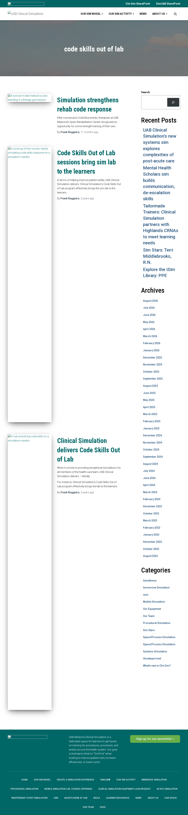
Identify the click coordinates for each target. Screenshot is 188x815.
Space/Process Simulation (159, 637)
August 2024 (150, 463)
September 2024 (153, 456)
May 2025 (148, 399)
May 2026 (148, 322)
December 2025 (152, 357)
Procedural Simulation (156, 623)
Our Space (170, 798)
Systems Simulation (155, 651)
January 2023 (151, 534)
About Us (159, 13)
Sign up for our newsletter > (155, 739)
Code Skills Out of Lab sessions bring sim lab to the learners (86, 162)
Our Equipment (152, 608)
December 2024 (152, 435)
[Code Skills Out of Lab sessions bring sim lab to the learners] (30, 284)
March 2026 (150, 336)
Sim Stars (149, 630)
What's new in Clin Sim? (157, 665)
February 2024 (151, 499)
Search (145, 92)
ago (89, 132)
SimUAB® (105, 779)
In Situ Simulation (167, 789)
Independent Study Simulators (29, 798)
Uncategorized (152, 658)
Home (24, 779)
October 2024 (151, 449)
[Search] (173, 102)
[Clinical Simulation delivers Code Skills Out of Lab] (30, 572)
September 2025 (153, 378)
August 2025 (150, 385)
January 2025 (151, 428)
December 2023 (152, 506)
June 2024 (149, 478)
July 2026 (149, 307)
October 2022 (151, 548)
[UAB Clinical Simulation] (25, 14)
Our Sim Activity (120, 13)
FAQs (103, 807)
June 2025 (149, 393)
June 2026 (149, 314)
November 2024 (152, 442)
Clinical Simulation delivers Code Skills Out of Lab (88, 450)
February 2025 (151, 421)
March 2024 (150, 492)
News (143, 13)
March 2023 (150, 520)
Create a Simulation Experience (75, 779)
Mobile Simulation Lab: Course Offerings (68, 789)
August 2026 (150, 300)
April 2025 (149, 407)
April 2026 (149, 329)
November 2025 (152, 364)
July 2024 (149, 470)
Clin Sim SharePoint (138, 3)
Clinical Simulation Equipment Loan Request (124, 789)
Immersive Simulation (156, 587)
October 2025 (151, 371)
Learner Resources (117, 798)
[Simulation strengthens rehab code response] (30, 98)
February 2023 (151, 527)
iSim (56, 798)
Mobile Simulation (154, 601)
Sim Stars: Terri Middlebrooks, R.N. (158, 256)
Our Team (149, 616)
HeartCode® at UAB (75, 798)
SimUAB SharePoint (168, 3)
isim (145, 594)
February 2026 (151, 343)
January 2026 (151, 350)
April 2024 (149, 485)
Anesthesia (149, 580)
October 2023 (151, 513)
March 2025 (150, 414)
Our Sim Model (91, 13)
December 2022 (152, 541)
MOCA (96, 798)
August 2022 (150, 555)
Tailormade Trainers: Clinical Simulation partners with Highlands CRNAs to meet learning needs (160, 224)
